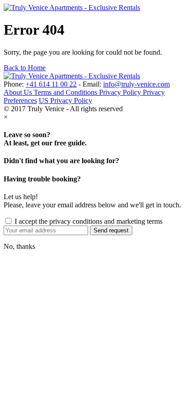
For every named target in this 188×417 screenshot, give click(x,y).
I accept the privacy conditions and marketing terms (87, 221)
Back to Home (25, 68)
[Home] (72, 7)
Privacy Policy (121, 92)
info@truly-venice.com (136, 84)
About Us (19, 92)
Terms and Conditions (66, 92)
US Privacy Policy (65, 100)
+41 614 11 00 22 (51, 84)
